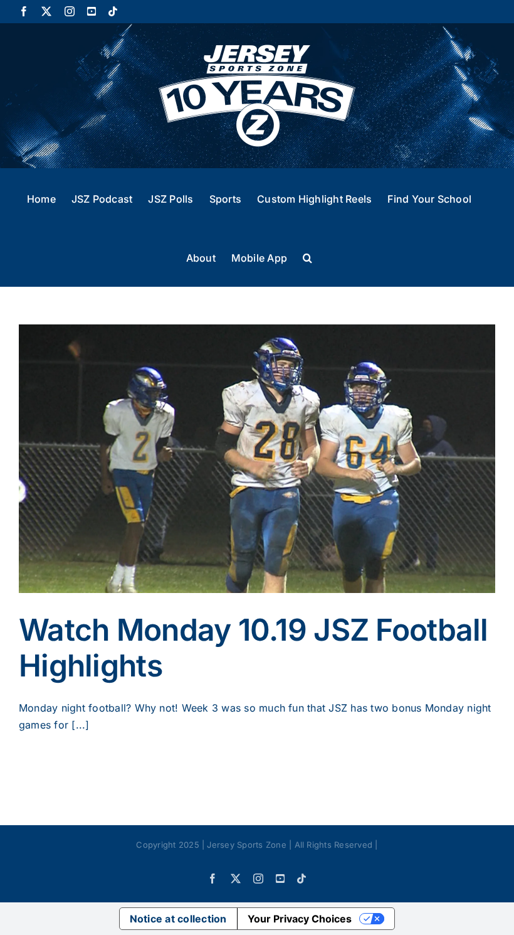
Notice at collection (178, 918)
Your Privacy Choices (300, 918)
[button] (307, 256)
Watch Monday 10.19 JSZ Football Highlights (253, 648)
